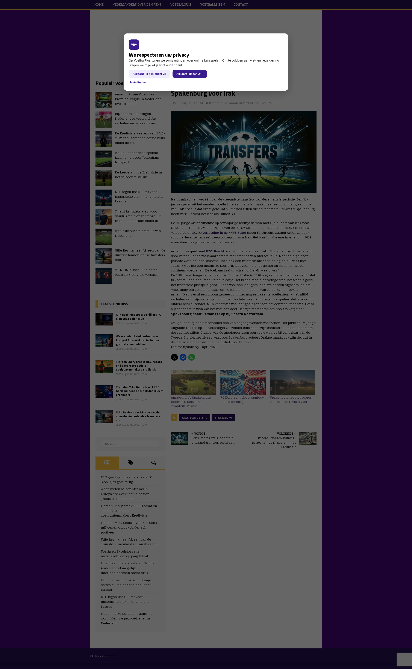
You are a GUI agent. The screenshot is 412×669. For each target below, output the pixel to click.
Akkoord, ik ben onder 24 (149, 73)
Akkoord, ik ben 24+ (189, 73)
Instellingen (138, 82)
